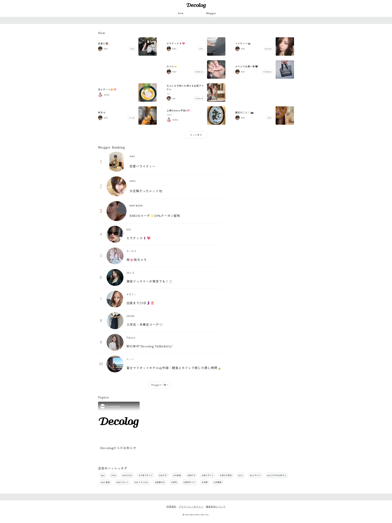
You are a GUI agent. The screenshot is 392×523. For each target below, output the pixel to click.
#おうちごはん (141, 482)
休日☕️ (102, 112)
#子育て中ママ (145, 475)
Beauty (268, 49)
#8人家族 (105, 482)
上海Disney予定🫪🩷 (178, 110)
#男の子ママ (207, 475)
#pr (169, 93)
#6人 (240, 475)
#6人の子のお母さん (276, 475)
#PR (113, 475)
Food (131, 118)
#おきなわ (127, 475)
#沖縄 (204, 482)
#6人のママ (255, 475)
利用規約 (171, 506)
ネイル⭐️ (172, 66)
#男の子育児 (226, 475)
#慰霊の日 (160, 482)
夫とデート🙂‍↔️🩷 (107, 89)
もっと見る (196, 134)
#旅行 (169, 115)
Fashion (199, 72)
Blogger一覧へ (160, 384)
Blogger (211, 13)
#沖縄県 (218, 482)
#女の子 (163, 475)
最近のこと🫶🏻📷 (244, 112)
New (181, 13)
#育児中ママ (189, 482)
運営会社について (216, 506)
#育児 (174, 482)
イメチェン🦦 (243, 43)
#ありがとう (122, 482)
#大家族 (177, 475)
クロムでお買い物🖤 (246, 66)
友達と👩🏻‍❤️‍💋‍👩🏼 (103, 43)
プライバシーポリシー (191, 506)
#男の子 (191, 475)
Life (132, 49)
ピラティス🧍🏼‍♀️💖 (176, 43)
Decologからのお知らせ (118, 448)
